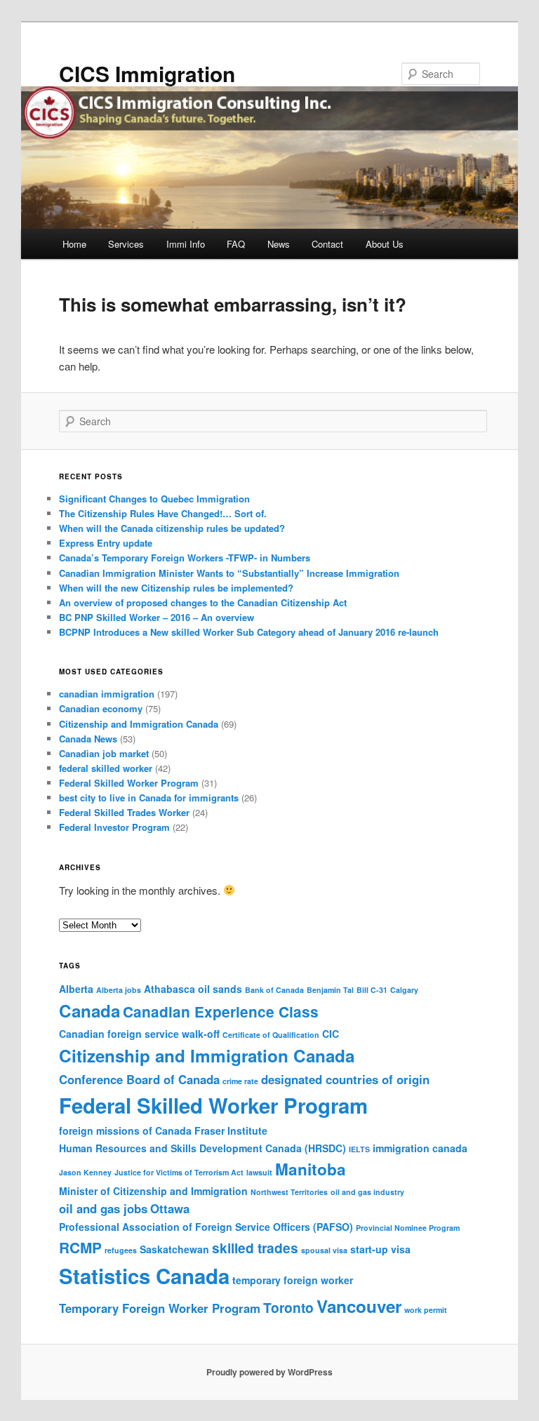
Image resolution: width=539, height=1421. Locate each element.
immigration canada (420, 1148)
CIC (330, 1034)
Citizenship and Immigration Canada (138, 723)
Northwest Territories (289, 1192)
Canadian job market (104, 753)
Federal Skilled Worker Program (129, 782)
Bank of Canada (274, 990)
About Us (385, 244)
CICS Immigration (147, 73)
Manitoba (310, 1169)
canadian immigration (106, 693)
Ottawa (169, 1208)
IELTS (359, 1149)
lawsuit (259, 1172)
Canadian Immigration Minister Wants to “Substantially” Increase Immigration (229, 573)
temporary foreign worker (292, 1280)
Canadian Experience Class (221, 1011)
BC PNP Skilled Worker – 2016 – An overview (156, 617)
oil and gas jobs (103, 1208)
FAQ (236, 244)
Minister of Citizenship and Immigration (153, 1191)
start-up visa (380, 1249)
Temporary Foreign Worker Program (159, 1308)
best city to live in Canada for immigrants (149, 797)
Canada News (88, 738)
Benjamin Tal (330, 990)
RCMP (80, 1247)
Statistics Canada (144, 1275)
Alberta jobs (118, 990)
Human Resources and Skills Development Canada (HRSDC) (202, 1148)
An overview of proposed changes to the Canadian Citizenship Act (203, 602)
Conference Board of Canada (139, 1079)
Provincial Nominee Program (408, 1227)
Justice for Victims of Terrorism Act (179, 1172)
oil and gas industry (367, 1192)
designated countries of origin (345, 1079)
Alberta (76, 989)
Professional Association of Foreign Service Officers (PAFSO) (206, 1227)
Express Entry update (105, 542)
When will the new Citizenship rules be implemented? (176, 587)
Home (74, 244)
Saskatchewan (174, 1249)
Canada (89, 1010)
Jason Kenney (85, 1172)
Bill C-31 (372, 990)
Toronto (288, 1307)
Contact (327, 244)
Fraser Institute (230, 1130)
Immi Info (185, 244)
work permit (425, 1310)
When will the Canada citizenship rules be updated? (172, 528)
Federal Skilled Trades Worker (124, 812)
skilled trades (255, 1247)
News (278, 244)
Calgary (404, 990)
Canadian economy (100, 708)
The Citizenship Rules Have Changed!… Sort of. (163, 513)
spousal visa (324, 1250)
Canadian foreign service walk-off (139, 1034)
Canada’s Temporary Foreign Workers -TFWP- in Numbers (184, 557)
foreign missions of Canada (125, 1130)
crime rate (240, 1081)
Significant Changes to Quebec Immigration (154, 498)
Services (126, 244)
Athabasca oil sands (193, 989)
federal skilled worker (105, 768)
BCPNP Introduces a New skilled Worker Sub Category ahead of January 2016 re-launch (249, 632)
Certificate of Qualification (270, 1034)
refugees (121, 1250)
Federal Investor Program (114, 827)
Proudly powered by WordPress (269, 1372)
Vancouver (359, 1306)
